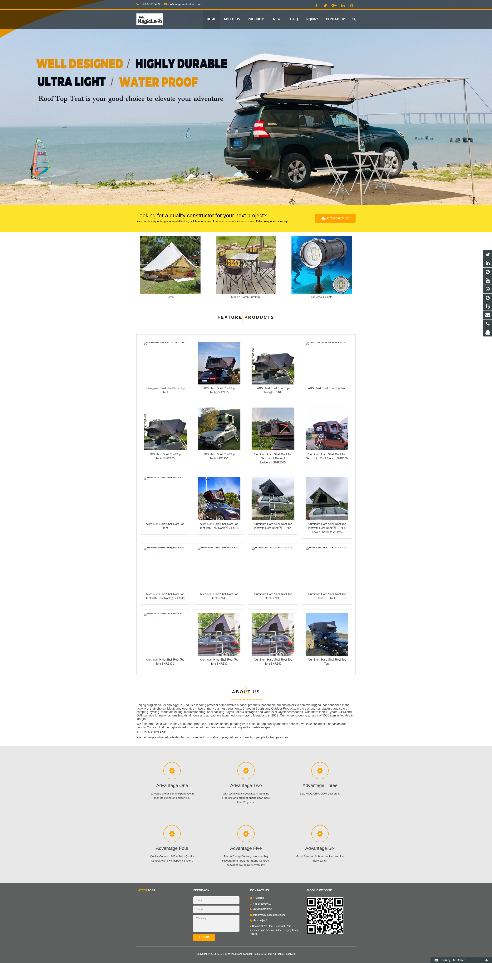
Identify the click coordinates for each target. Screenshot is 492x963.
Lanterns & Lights (321, 296)
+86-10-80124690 (150, 4)
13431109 (258, 898)
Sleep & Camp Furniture (246, 296)
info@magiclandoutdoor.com (184, 4)
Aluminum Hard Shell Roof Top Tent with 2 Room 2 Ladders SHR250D (273, 458)
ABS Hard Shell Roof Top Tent (327, 388)
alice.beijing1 (260, 920)
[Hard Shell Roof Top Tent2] (246, 102)
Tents (170, 296)
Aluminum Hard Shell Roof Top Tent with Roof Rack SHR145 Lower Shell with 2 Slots (327, 528)
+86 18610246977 (263, 903)
